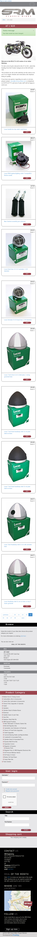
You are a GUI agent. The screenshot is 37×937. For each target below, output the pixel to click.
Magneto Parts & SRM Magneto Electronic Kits (17, 750)
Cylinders (6, 708)
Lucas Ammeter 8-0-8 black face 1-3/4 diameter (18, 320)
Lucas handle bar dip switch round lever (15, 129)
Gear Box (6, 717)
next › (23, 618)
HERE (9, 877)
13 (26, 615)
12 (22, 615)
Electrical (5, 712)
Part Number (8, 822)
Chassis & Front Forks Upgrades (13, 730)
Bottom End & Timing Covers (11, 697)
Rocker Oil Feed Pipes (10, 757)
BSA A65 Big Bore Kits (10, 726)
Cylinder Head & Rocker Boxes (12, 710)
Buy (27, 132)
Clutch (5, 706)
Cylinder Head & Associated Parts (14, 739)
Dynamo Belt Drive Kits (10, 741)
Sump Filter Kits (8, 759)
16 (7, 618)
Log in (6, 807)
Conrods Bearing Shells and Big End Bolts (16, 735)
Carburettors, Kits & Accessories (12, 699)
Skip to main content (5, 1)
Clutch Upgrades (9, 732)
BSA (4, 20)
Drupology (16, 935)
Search (26, 830)
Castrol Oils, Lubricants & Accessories (14, 701)
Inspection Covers (9, 744)
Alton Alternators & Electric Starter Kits (15, 723)
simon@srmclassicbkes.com (18, 81)
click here (23, 636)
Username (5, 775)
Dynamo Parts (9, 748)
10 (15, 615)
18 (15, 618)
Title (6, 815)
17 (11, 618)
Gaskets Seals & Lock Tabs (11, 715)
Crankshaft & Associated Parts (12, 737)
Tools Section (7, 761)
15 (3, 618)
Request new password (12, 791)
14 (30, 615)
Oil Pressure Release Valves (12, 752)
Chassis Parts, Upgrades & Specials (13, 703)
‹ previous (5, 615)
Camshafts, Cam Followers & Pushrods (15, 728)
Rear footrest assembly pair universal (14, 221)
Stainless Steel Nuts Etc (10, 719)
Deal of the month (19, 644)
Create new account (11, 789)
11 (19, 615)
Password (5, 782)
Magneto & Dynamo (10, 746)
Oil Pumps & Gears (9, 755)
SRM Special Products (9, 721)
